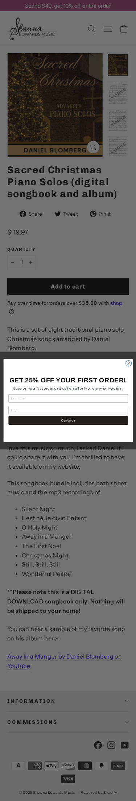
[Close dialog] (128, 363)
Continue (68, 420)
